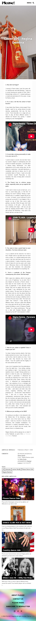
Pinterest (21, 611)
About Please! (18, 595)
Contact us (18, 599)
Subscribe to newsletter (18, 606)
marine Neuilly (16, 469)
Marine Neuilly (21, 455)
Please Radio (18, 603)
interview (8, 469)
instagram (14, 611)
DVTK (33, 616)
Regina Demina (7, 472)
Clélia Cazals (22, 459)
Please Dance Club (27, 469)
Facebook (18, 611)
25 (3, 469)
